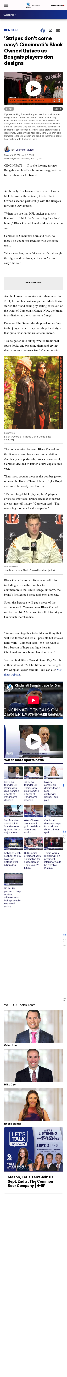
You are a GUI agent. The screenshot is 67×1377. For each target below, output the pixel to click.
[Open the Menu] (6, 5)
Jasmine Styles (25, 149)
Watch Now (57, 5)
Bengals (11, 30)
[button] (13, 784)
